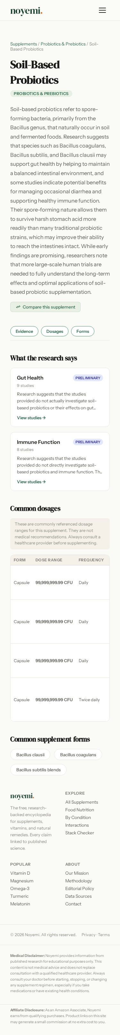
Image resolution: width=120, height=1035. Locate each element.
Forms (82, 331)
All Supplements (81, 802)
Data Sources (78, 896)
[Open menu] (103, 10)
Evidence (24, 331)
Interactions (77, 825)
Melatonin (20, 903)
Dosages (54, 331)
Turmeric (19, 896)
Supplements (23, 43)
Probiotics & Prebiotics (63, 43)
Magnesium (22, 880)
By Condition (78, 817)
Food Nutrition (79, 809)
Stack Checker (79, 832)
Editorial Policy (79, 888)
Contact (73, 903)
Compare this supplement (49, 306)
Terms (104, 934)
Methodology (78, 880)
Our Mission (77, 873)
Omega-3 (19, 888)
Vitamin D (20, 873)
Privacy (89, 934)
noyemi (26, 10)
